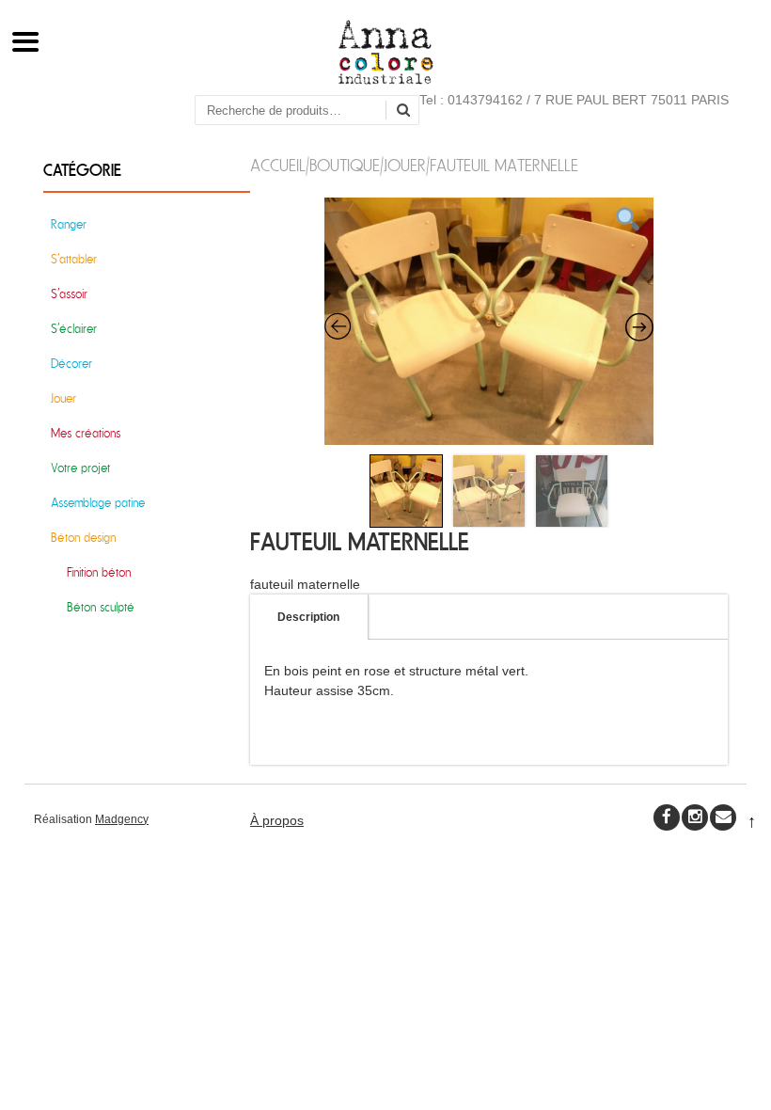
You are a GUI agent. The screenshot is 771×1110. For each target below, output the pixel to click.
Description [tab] (308, 617)
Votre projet (80, 468)
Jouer (405, 166)
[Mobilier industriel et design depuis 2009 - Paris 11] (386, 79)
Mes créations (85, 433)
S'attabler (74, 259)
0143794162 (485, 99)
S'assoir (69, 294)
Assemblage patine (98, 503)
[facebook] (667, 817)
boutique (344, 166)
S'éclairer (74, 329)
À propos (277, 820)
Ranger (69, 224)
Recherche (409, 111)
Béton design (83, 538)
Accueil (278, 166)
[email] (723, 817)
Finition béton (99, 572)
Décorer (71, 364)
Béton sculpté (100, 607)
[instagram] (695, 817)
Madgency (122, 819)
